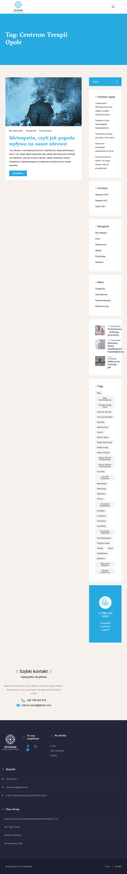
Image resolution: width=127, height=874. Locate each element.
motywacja (101, 489)
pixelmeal (32, 131)
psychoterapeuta (104, 538)
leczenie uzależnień (105, 478)
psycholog (101, 526)
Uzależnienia (102, 553)
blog (99, 393)
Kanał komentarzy (103, 300)
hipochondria (102, 427)
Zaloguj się (100, 289)
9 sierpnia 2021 (17, 131)
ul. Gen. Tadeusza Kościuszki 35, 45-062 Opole (26, 795)
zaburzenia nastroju (105, 564)
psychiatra (101, 521)
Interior (100, 432)
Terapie (54, 755)
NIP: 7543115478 (12, 827)
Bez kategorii (101, 233)
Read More (18, 173)
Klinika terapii (102, 447)
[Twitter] (28, 749)
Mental (98, 250)
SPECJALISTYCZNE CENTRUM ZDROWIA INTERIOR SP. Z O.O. (31, 819)
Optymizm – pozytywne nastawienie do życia (104, 147)
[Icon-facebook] (28, 746)
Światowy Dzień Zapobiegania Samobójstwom (102, 124)
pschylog (101, 511)
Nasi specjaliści (57, 751)
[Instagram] (35, 746)
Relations (99, 262)
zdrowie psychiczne (105, 571)
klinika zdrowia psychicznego (105, 459)
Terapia (100, 548)
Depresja (100, 422)
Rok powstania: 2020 (13, 843)
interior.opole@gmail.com (36, 705)
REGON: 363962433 (13, 835)
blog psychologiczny (105, 399)
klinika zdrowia (103, 453)
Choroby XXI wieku (105, 417)
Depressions (101, 244)
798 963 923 (11, 779)
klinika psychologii (104, 442)
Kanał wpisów (101, 294)
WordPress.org (102, 306)
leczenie (100, 471)
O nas (53, 746)
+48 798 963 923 (36, 700)
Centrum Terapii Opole (104, 406)
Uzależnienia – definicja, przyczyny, (115, 332)
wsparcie (101, 558)
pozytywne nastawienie (105, 505)
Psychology (100, 256)
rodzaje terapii (103, 543)
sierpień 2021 (101, 200)
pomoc (100, 499)
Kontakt (118, 866)
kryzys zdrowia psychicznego (105, 466)
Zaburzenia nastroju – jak (114, 365)
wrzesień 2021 (102, 194)
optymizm (101, 494)
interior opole (102, 437)
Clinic (97, 239)
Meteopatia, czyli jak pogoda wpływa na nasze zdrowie (42, 141)
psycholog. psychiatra (104, 532)
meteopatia (101, 483)
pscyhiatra (101, 516)
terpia (110, 548)
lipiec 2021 (100, 206)
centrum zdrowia (104, 412)
